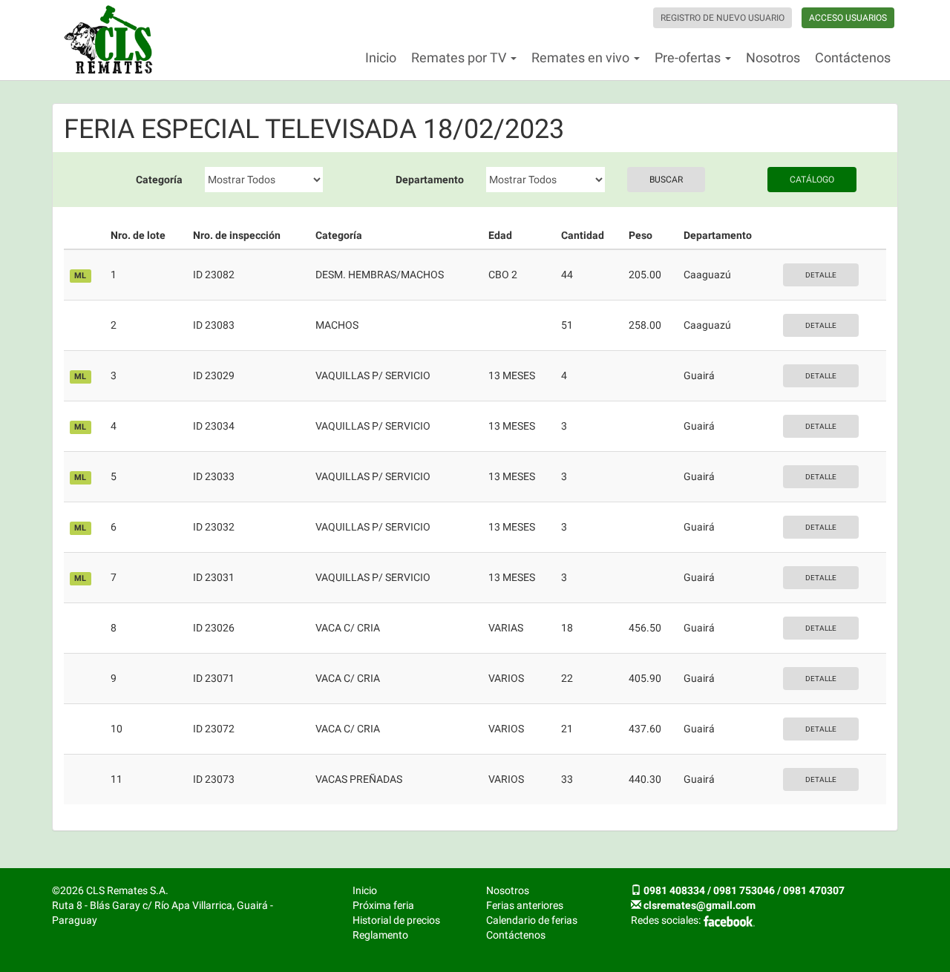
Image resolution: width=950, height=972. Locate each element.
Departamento (430, 179)
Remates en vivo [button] (581, 57)
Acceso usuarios (848, 18)
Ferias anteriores (524, 905)
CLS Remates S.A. (108, 40)
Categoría (159, 179)
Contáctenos (853, 57)
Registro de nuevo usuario (722, 18)
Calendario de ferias (531, 920)
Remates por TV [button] (460, 57)
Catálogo (812, 179)
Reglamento (380, 935)
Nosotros (773, 57)
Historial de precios (396, 920)
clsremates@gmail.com (699, 905)
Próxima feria (383, 905)
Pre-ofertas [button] (689, 57)
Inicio (380, 57)
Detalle (820, 275)
